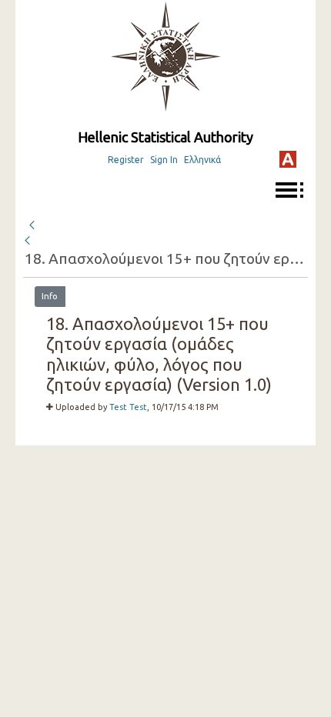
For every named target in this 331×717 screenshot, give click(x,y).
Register (126, 160)
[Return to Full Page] (31, 223)
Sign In (164, 160)
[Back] (28, 240)
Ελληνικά (202, 160)
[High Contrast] (287, 159)
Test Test (128, 407)
